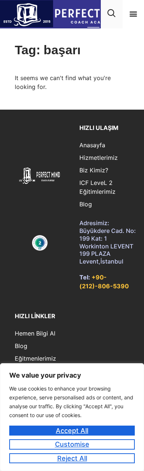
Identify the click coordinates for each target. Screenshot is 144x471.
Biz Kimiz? (93, 170)
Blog (85, 204)
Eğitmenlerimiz (35, 358)
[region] (72, 417)
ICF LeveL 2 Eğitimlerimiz (97, 187)
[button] (133, 14)
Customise (72, 444)
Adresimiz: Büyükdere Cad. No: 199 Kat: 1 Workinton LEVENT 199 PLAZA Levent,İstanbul (107, 242)
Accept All (72, 430)
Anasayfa (92, 145)
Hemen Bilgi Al (35, 333)
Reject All (72, 458)
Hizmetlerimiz (98, 157)
